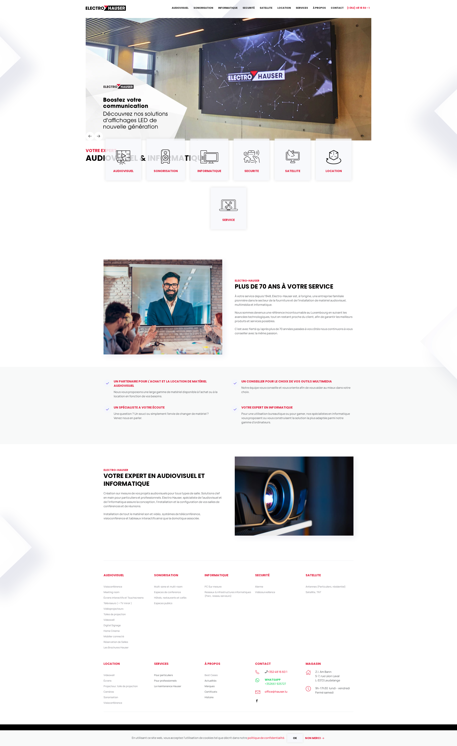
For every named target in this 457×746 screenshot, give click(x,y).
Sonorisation (203, 8)
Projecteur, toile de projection (121, 686)
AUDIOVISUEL (114, 575)
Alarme (259, 586)
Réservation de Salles (116, 642)
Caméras (109, 691)
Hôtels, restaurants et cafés (170, 597)
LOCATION (112, 664)
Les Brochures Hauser (116, 647)
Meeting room (111, 592)
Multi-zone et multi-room (168, 586)
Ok (295, 738)
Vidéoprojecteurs (113, 608)
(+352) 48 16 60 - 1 (358, 8)
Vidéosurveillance (265, 592)
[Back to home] (106, 8)
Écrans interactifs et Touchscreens (124, 597)
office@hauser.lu (276, 692)
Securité (249, 8)
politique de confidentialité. (266, 738)
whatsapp (273, 680)
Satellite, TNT (313, 592)
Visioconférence (113, 586)
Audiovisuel (180, 8)
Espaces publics (163, 603)
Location (284, 8)
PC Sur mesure (213, 586)
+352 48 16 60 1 (277, 672)
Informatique (228, 8)
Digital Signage (112, 625)
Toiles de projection (115, 614)
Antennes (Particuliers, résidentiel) (326, 586)
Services (302, 8)
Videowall (109, 619)
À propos (319, 8)
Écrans (107, 680)
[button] (90, 136)
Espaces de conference (167, 592)
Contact (337, 8)
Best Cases (211, 675)
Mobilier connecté (114, 636)
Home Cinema (112, 630)
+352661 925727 (275, 684)
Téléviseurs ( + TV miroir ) (118, 603)
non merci (313, 738)
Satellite (266, 8)
